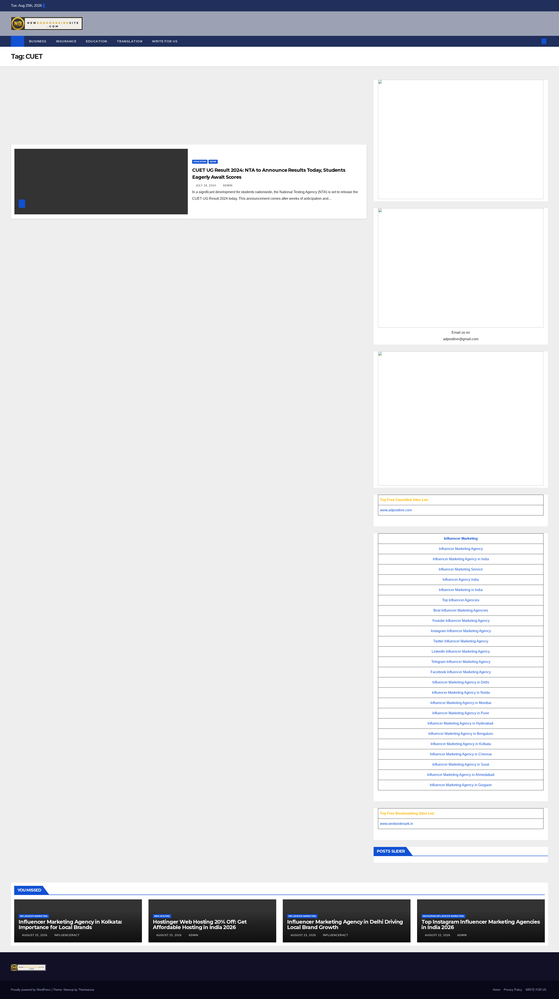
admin (228, 185)
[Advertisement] (189, 111)
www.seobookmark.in (396, 824)
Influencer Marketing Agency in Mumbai (460, 703)
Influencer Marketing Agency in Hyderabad (460, 723)
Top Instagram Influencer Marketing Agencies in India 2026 (480, 924)
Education (96, 41)
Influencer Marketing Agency (461, 549)
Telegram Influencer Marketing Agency (460, 662)
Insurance (66, 41)
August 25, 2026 (35, 935)
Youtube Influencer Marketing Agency (461, 621)
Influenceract (66, 935)
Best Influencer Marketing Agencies (460, 610)
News (213, 161)
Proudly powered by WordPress (31, 989)
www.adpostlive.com (396, 510)
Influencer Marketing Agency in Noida (461, 692)
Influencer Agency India (461, 579)
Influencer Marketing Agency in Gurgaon (461, 785)
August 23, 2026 (304, 935)
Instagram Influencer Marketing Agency (461, 631)
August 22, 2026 (438, 935)
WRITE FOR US (165, 41)
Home (496, 989)
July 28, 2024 (206, 185)
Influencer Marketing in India (461, 590)
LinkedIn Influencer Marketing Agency (461, 651)
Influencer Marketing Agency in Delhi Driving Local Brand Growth (345, 924)
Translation (130, 41)
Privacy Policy (513, 989)
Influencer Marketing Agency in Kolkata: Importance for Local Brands (70, 924)
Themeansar (86, 989)
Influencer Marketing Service (461, 569)
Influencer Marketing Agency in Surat (460, 764)
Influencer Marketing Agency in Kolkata (461, 744)
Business (38, 41)
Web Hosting (162, 916)
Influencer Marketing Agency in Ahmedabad (460, 775)
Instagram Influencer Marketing (443, 916)
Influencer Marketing (461, 538)
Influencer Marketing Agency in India (461, 559)
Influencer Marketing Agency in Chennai (461, 754)
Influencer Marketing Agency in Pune (460, 713)
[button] (536, 41)
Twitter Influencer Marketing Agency (460, 641)
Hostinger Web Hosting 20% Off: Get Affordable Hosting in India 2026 (200, 924)
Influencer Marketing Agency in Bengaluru (460, 733)
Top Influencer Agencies (460, 600)
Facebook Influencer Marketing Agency (461, 672)
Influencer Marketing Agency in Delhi (460, 682)
